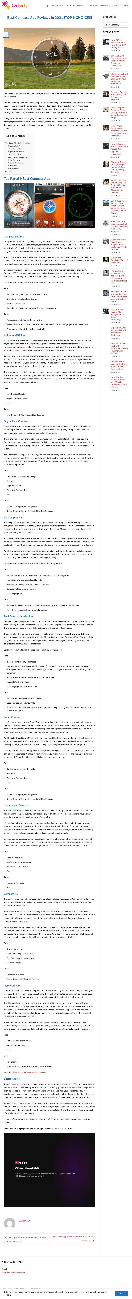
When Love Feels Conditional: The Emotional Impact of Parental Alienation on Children (119, 186)
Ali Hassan (25, 1221)
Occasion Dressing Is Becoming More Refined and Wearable (119, 96)
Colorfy (47, 93)
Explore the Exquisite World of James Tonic (119, 260)
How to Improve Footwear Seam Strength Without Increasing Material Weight (119, 113)
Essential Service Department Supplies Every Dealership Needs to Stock (119, 245)
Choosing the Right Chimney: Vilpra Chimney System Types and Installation (119, 79)
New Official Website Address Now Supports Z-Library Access (118, 44)
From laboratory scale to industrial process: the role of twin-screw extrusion (119, 226)
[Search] (47, 5)
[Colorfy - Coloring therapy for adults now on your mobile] (15, 6)
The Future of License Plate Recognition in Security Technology (117, 315)
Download (78, 6)
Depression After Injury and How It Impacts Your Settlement (118, 331)
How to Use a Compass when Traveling (29, 1072)
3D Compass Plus (14, 154)
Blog (69, 6)
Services (124, 6)
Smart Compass (14, 160)
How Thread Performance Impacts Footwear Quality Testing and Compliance (119, 131)
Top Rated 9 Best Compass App (17, 143)
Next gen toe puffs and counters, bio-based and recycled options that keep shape (119, 296)
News (103, 6)
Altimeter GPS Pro (15, 149)
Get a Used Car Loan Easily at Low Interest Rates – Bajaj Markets (119, 365)
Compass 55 (12, 166)
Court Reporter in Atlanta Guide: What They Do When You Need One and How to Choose (119, 207)
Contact (54, 6)
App (61, 6)
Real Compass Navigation (17, 157)
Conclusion (9, 172)
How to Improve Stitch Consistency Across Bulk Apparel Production (119, 149)
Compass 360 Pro (14, 146)
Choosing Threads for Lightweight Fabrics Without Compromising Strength (119, 167)
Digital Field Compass (16, 152)
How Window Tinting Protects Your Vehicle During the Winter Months (119, 382)
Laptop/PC (92, 6)
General (113, 6)
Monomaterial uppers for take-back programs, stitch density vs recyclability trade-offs (119, 277)
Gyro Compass (13, 169)
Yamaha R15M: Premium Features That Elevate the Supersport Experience (119, 61)
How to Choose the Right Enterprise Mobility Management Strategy (119, 348)
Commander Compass (16, 163)
